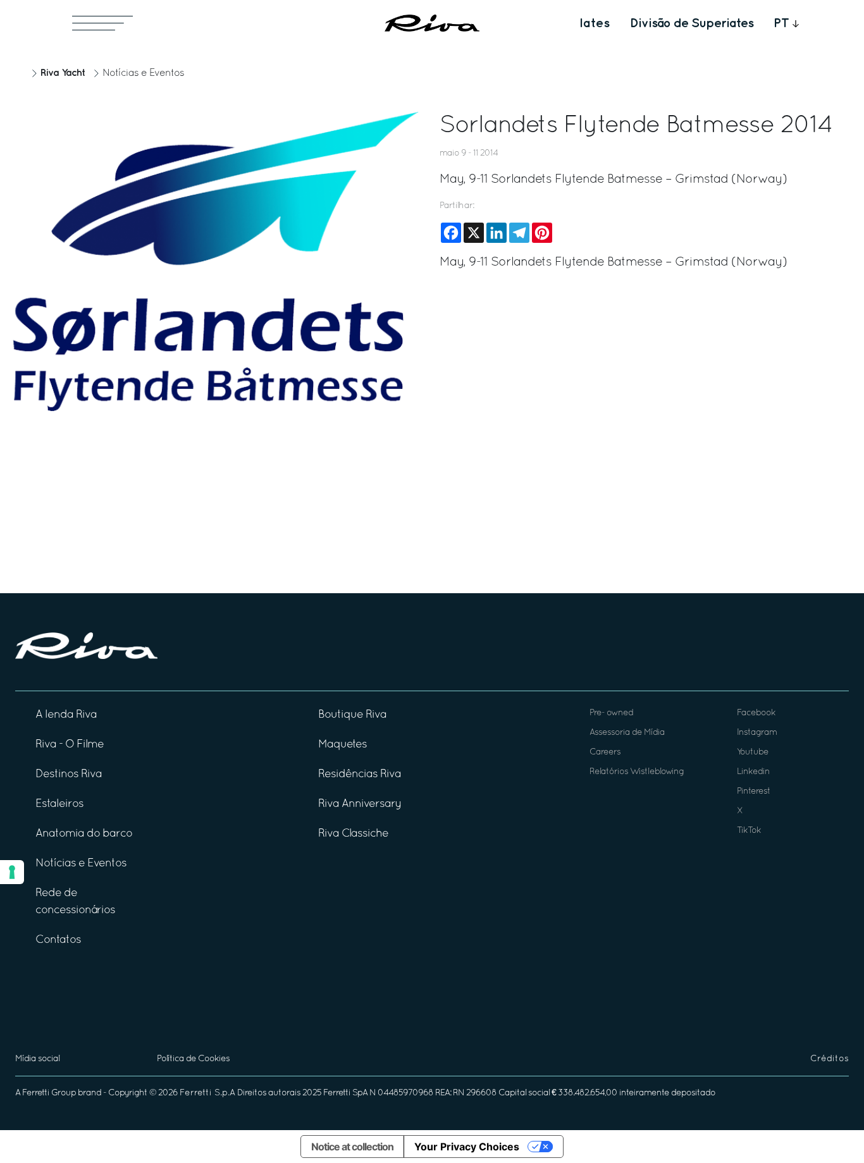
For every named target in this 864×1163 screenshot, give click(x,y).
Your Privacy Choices (466, 1146)
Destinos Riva (68, 774)
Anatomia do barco (83, 833)
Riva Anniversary (360, 804)
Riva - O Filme (69, 744)
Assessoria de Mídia (627, 733)
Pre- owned (611, 713)
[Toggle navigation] (102, 23)
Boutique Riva (352, 715)
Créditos (829, 1059)
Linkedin (753, 772)
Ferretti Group (49, 1093)
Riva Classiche (353, 833)
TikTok (749, 831)
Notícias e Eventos (143, 73)
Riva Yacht (62, 73)
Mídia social (37, 1059)
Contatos (58, 940)
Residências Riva (359, 774)
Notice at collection (352, 1146)
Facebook (756, 713)
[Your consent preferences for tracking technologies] (12, 872)
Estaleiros (59, 804)
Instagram (757, 733)
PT (781, 23)
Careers (604, 752)
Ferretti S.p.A (207, 1093)
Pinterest (753, 791)
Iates (594, 23)
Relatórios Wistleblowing (636, 772)
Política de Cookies (193, 1059)
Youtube (752, 752)
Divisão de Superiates (691, 23)
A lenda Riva (66, 715)
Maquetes (342, 744)
